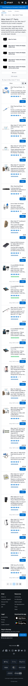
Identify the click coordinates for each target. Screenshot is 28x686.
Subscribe (23, 635)
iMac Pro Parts (12, 39)
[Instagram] (13, 650)
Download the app (20, 614)
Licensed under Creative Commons (14, 678)
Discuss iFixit (4, 602)
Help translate (12, 645)
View (22, 101)
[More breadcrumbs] (2, 15)
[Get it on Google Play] (21, 623)
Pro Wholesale (18, 599)
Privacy (3, 619)
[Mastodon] (19, 650)
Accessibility (4, 617)
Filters (11, 83)
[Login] (26, 2)
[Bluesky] (22, 650)
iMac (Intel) (8, 15)
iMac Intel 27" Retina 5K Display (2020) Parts (16, 46)
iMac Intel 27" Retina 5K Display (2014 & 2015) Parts (16, 67)
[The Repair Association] (14, 654)
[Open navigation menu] (1, 2)
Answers (17, 11)
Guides (10, 11)
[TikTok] (3, 650)
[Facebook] (6, 650)
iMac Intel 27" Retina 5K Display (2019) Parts (16, 53)
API (2, 607)
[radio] (23, 83)
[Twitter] (9, 650)
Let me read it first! (8, 638)
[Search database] (19, 2)
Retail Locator (18, 602)
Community (18, 597)
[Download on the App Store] (21, 618)
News (16, 609)
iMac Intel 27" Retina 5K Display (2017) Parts (16, 60)
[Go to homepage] (9, 2)
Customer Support (6, 599)
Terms (2, 622)
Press (16, 607)
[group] (24, 83)
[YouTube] (16, 650)
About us (3, 597)
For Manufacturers (19, 604)
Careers (3, 604)
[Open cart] (22, 2)
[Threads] (25, 650)
